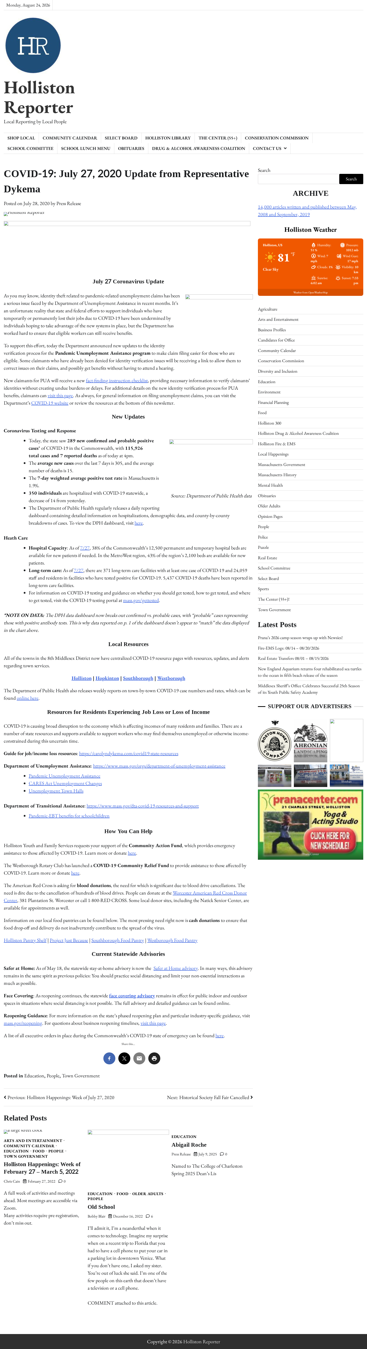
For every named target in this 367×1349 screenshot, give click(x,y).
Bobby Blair (96, 1216)
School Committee (30, 148)
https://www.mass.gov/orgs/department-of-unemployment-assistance (159, 766)
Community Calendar (70, 138)
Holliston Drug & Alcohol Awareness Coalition (298, 433)
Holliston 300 (269, 423)
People (53, 1075)
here (139, 523)
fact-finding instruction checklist (117, 380)
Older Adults (148, 1194)
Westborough (171, 678)
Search (264, 170)
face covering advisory (132, 995)
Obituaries (131, 148)
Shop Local (21, 138)
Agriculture (267, 309)
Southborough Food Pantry (117, 940)
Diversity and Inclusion (277, 371)
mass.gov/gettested (141, 600)
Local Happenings (273, 454)
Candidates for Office (276, 340)
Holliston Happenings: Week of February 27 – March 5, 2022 (42, 1168)
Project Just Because (69, 940)
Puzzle (263, 547)
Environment (269, 392)
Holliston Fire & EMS (276, 444)
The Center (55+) (217, 138)
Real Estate (267, 558)
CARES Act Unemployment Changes (65, 783)
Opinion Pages (270, 516)
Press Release (68, 203)
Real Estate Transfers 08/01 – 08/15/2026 (293, 658)
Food (38, 1151)
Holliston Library (168, 138)
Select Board (121, 138)
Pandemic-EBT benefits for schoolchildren (69, 815)
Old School (101, 1207)
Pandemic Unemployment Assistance (64, 776)
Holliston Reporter (39, 96)
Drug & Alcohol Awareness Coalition (198, 148)
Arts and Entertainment (33, 1141)
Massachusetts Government (281, 464)
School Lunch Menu (85, 148)
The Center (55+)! (273, 599)
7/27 (85, 548)
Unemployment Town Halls (56, 790)
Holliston (82, 678)
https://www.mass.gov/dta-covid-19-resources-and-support (143, 805)
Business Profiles (272, 330)
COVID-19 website (49, 403)
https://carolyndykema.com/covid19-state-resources (128, 753)
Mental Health (270, 485)
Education (34, 1075)
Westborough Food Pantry (172, 940)
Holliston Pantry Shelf (25, 940)
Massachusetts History (277, 475)
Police (263, 537)
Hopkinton (107, 678)
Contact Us (267, 148)
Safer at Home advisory (176, 968)
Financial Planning (273, 402)
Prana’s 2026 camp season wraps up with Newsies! (300, 637)
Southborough (138, 678)
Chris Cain (12, 1181)
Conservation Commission (277, 138)
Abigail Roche (189, 1145)
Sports (263, 589)
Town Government (81, 1075)
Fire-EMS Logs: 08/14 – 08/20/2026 (288, 648)
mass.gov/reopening (23, 1023)
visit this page (60, 395)
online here (27, 698)
